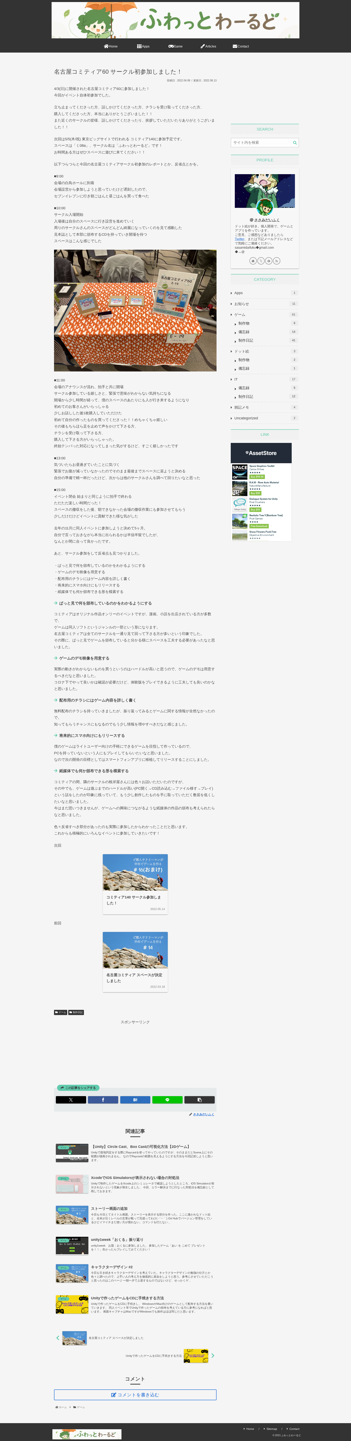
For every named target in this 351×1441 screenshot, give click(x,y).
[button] (199, 1099)
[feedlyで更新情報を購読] (268, 260)
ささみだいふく (267, 220)
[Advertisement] (135, 1053)
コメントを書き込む (138, 1394)
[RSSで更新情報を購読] (276, 260)
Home (250, 1428)
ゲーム (62, 1012)
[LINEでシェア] (167, 1099)
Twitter (239, 239)
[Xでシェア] (71, 1099)
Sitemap (271, 1428)
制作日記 (78, 1012)
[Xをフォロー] (261, 260)
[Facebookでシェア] (103, 1099)
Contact (294, 1428)
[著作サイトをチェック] (253, 260)
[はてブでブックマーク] (135, 1099)
